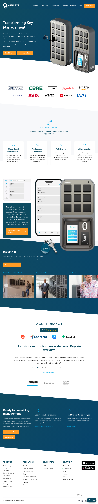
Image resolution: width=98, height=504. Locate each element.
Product (35, 5)
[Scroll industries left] (6, 285)
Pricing (65, 5)
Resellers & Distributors (30, 479)
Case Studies (27, 466)
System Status (48, 468)
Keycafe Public (7, 478)
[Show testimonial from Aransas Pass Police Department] (49, 383)
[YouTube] (79, 501)
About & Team (66, 466)
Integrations (6, 475)
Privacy (64, 476)
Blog (24, 474)
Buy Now (90, 5)
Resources (55, 5)
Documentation (28, 471)
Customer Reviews (28, 468)
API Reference (47, 466)
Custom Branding (8, 473)
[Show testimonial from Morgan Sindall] (65, 383)
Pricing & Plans (7, 481)
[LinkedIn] (82, 501)
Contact (73, 5)
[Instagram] (86, 501)
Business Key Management (7, 467)
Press (24, 485)
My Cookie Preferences (30, 476)
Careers (64, 471)
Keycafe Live (67, 468)
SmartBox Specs (8, 486)
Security (5, 484)
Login (80, 5)
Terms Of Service (67, 479)
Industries (45, 5)
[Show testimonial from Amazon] (32, 383)
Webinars (25, 482)
